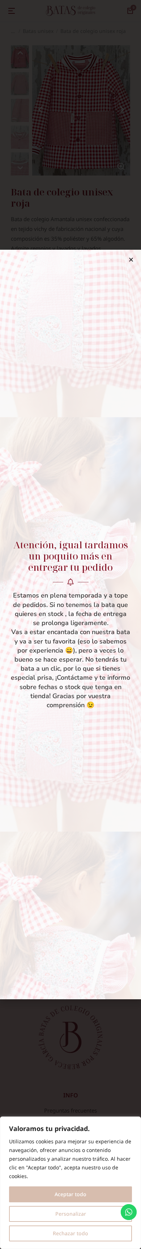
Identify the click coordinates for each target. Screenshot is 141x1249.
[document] (70, 624)
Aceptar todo (70, 1194)
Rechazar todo (70, 1233)
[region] (70, 1183)
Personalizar (70, 1213)
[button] (131, 259)
